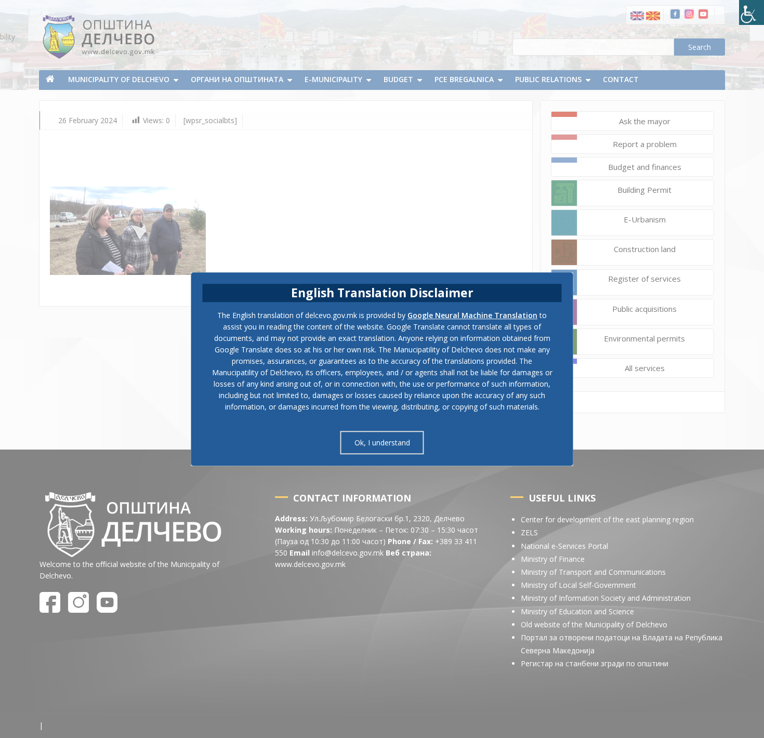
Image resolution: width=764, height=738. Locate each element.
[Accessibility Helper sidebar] (751, 12)
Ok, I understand (382, 442)
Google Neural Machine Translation (472, 315)
